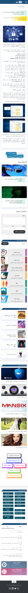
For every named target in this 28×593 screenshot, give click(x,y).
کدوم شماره (19, 532)
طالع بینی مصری (7, 505)
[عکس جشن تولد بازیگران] (14, 477)
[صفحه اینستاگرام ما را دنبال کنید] (10, 588)
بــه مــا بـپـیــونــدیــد (17, 566)
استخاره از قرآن (7, 499)
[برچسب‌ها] (20, 526)
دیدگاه (23, 216)
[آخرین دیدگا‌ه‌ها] (7, 526)
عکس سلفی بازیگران (14, 470)
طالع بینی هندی (18, 510)
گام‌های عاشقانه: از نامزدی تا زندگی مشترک (17, 431)
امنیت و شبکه (21, 6)
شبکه (15, 156)
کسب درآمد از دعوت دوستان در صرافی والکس (16, 381)
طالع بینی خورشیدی (7, 509)
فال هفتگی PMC (18, 493)
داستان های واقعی (7, 517)
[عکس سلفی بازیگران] (14, 472)
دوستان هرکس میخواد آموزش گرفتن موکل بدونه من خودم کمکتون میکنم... (12, 555)
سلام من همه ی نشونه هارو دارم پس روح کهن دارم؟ (11, 549)
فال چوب (19, 496)
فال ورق (7, 493)
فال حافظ (19, 502)
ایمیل (23, 226)
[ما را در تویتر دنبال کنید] (15, 588)
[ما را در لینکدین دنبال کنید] (13, 588)
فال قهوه (7, 496)
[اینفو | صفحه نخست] (17, 2)
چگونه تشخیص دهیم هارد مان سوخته (13, 180)
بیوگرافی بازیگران (7, 465)
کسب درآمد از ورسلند (22, 397)
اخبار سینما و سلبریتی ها (14, 455)
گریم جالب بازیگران (20, 465)
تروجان (21, 156)
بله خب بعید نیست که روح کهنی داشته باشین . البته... (12, 544)
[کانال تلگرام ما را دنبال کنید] (18, 588)
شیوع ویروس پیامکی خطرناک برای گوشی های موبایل (13, 201)
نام (13, 226)
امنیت (8, 153)
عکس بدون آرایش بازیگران (14, 460)
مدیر (20, 18)
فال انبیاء (19, 505)
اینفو (13, 585)
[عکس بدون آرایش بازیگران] (14, 462)
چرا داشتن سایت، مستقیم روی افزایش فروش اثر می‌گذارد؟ (16, 414)
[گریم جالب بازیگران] (20, 467)
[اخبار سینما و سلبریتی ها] (14, 457)
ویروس (10, 156)
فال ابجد (19, 499)
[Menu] (26, 2)
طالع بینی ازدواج (18, 513)
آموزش (14, 153)
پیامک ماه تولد (7, 513)
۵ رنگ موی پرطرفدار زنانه (21, 447)
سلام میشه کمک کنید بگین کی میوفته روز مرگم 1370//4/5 (11, 538)
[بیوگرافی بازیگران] (7, 467)
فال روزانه (7, 502)
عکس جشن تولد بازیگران (14, 475)
